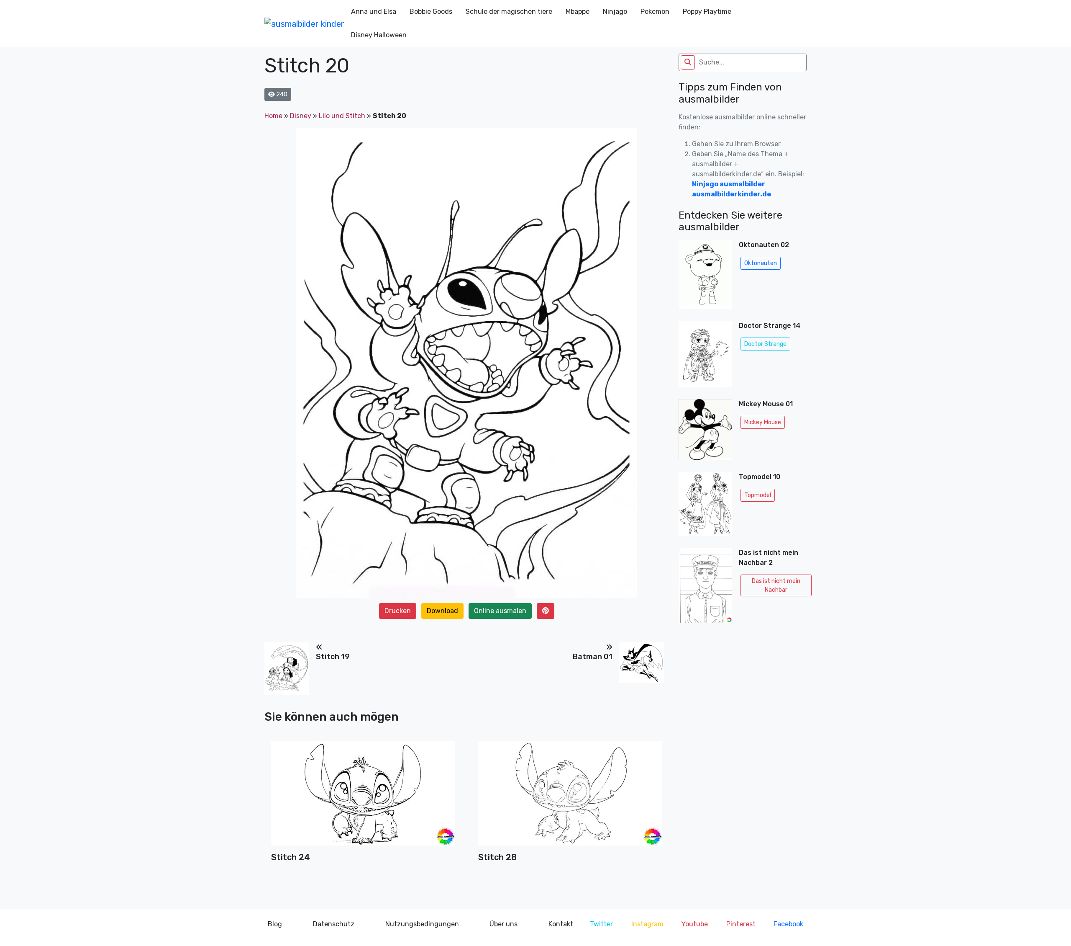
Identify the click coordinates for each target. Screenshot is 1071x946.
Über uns (503, 924)
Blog (275, 924)
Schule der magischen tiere (509, 11)
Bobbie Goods (431, 11)
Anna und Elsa (373, 11)
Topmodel (757, 495)
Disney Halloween (379, 35)
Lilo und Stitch (342, 116)
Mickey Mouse (762, 422)
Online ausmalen (500, 611)
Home (273, 116)
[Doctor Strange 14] (705, 356)
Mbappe (577, 11)
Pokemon (655, 11)
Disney (300, 116)
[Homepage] (304, 23)
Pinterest (741, 924)
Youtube (695, 924)
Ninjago (615, 11)
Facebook (788, 924)
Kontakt (560, 924)
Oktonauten (760, 263)
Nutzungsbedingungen (422, 924)
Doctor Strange (765, 344)
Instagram (647, 924)
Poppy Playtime (707, 11)
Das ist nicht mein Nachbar (776, 585)
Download (442, 611)
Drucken (397, 611)
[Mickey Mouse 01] (705, 432)
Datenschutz (333, 924)
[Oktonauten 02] (705, 277)
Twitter (601, 924)
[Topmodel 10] (705, 506)
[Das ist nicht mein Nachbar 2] (705, 585)
